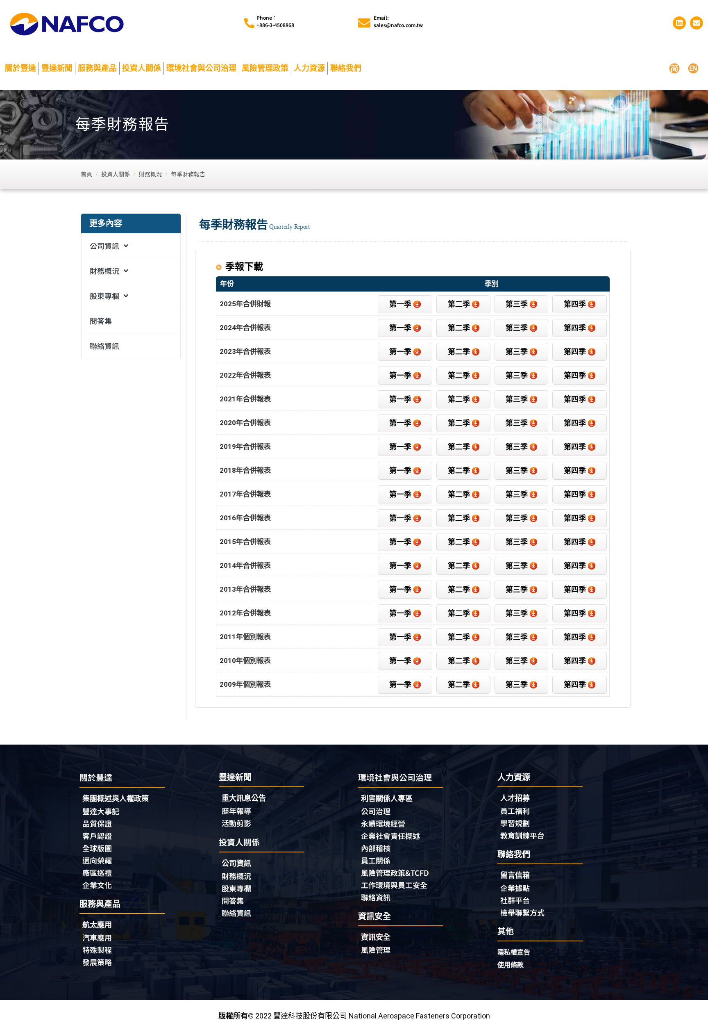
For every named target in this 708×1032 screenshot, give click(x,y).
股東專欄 (104, 295)
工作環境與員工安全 (394, 884)
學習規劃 (515, 823)
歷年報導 (236, 810)
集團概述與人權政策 (115, 798)
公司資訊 (104, 245)
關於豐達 (20, 68)
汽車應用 (97, 937)
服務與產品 (97, 68)
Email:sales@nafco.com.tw (398, 21)
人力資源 (309, 68)
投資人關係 (141, 68)
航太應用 (97, 924)
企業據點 (515, 887)
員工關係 (375, 860)
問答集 (101, 320)
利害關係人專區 (387, 798)
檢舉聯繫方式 (522, 912)
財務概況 (104, 270)
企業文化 (97, 884)
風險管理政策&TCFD (395, 872)
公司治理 (375, 811)
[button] (579, 304)
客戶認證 (97, 835)
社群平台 (515, 900)
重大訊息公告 (244, 798)
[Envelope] (696, 23)
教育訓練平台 (522, 835)
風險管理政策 (265, 68)
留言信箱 (515, 875)
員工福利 (515, 810)
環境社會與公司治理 (201, 68)
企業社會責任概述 (390, 835)
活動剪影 (236, 823)
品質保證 (97, 823)
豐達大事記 (100, 811)
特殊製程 (97, 949)
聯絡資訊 (104, 345)
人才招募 (515, 798)
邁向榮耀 (97, 860)
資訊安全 (375, 937)
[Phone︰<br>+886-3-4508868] (249, 23)
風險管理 (375, 949)
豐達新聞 (57, 68)
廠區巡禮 (97, 872)
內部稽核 (375, 848)
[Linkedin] (679, 23)
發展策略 (97, 962)
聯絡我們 (345, 68)
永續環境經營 (383, 823)
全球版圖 (97, 848)
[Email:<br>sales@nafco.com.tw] (364, 23)
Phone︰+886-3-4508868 (275, 21)
